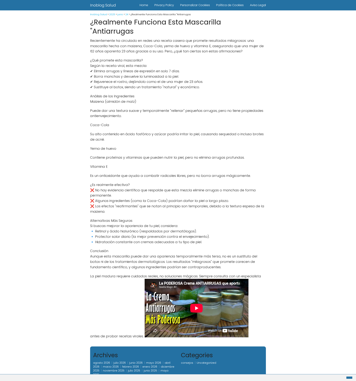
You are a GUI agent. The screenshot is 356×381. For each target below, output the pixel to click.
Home (144, 5)
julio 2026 (119, 363)
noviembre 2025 (113, 370)
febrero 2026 (130, 367)
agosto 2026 (101, 363)
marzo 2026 (111, 367)
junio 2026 (136, 363)
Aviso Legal (258, 5)
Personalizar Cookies (195, 5)
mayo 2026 (153, 363)
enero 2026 (149, 367)
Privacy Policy (164, 5)
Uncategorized (206, 363)
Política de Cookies (230, 5)
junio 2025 (150, 370)
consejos (187, 363)
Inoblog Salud (103, 5)
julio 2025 (134, 370)
